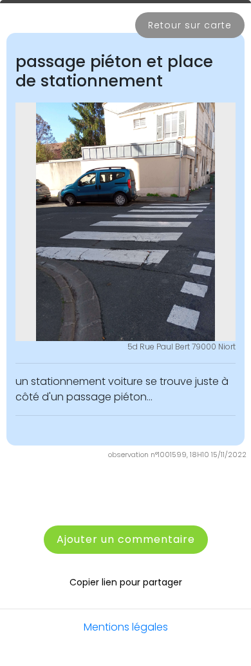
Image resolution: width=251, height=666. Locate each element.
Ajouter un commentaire (126, 539)
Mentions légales (126, 627)
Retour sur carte (190, 25)
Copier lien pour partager (126, 582)
